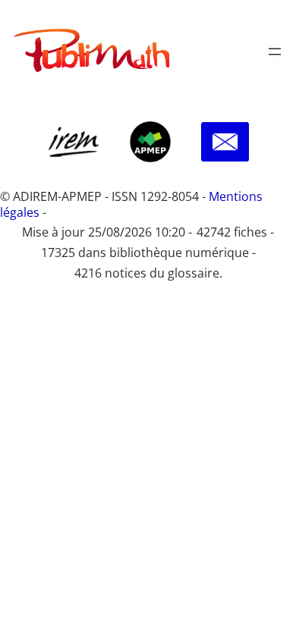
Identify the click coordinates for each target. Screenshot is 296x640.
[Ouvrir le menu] (275, 51)
